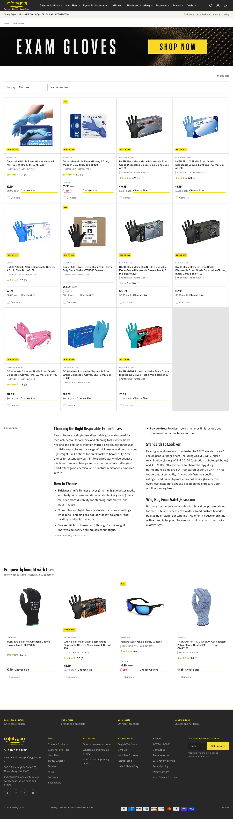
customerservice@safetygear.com (22, 759)
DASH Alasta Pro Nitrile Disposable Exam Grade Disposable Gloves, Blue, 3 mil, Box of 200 (87, 375)
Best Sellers (54, 782)
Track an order (161, 755)
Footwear (161, 5)
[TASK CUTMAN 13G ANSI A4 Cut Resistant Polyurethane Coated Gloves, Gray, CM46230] (202, 607)
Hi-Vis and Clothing (138, 5)
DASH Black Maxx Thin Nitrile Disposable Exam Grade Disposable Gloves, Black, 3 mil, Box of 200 (143, 270)
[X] (24, 792)
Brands (177, 5)
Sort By (11, 87)
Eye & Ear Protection (95, 5)
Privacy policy (161, 771)
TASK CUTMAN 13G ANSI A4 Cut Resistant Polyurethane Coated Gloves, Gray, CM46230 (201, 645)
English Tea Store (127, 744)
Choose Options (149, 669)
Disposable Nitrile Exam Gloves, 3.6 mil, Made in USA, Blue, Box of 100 (86, 163)
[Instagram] (16, 792)
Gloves (117, 5)
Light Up (122, 750)
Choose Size (28, 190)
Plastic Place (125, 760)
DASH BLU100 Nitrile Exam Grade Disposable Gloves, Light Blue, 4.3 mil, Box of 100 (199, 165)
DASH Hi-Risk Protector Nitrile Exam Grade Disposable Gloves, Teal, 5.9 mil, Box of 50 (144, 373)
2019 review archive (164, 760)
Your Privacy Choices (165, 777)
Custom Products (50, 5)
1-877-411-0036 (17, 750)
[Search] (211, 5)
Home (6, 23)
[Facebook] (7, 792)
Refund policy (160, 766)
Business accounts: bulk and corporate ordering (206, 14)
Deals (190, 5)
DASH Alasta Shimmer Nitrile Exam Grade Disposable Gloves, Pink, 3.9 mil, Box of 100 (32, 373)
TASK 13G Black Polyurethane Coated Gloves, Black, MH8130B (28, 643)
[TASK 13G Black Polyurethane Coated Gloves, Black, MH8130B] (31, 607)
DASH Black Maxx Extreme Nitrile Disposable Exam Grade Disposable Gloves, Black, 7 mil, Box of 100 (200, 270)
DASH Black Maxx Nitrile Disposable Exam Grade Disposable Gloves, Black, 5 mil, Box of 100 (144, 165)
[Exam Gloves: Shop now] (116, 46)
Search (225, 807)
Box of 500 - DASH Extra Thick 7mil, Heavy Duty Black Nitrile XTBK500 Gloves (87, 268)
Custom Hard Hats (58, 750)
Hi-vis (51, 771)
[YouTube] (33, 792)
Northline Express (128, 755)
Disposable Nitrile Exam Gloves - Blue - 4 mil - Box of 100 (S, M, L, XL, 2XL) (30, 163)
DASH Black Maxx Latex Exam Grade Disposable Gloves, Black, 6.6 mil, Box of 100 (87, 645)
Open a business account (97, 744)
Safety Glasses (56, 760)
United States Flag (128, 766)
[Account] (218, 5)
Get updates (218, 746)
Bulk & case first (59, 87)
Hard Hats (71, 5)
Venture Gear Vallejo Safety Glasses (141, 641)
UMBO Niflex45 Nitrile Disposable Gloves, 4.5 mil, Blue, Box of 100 (31, 268)
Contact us (159, 750)
